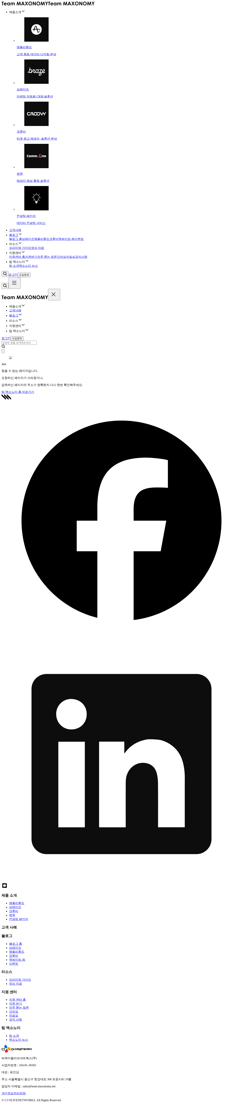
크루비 (53, 239)
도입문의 (24, 274)
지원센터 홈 (17, 256)
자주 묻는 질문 (47, 256)
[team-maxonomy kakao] (5, 887)
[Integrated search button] (5, 274)
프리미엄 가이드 (20, 248)
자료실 (70, 256)
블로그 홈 (15, 239)
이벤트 (79, 239)
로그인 (13, 274)
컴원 (12, 915)
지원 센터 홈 (17, 999)
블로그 (13, 235)
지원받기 (31, 256)
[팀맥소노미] (48, 4)
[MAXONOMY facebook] (121, 639)
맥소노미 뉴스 (28, 265)
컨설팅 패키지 (18, 919)
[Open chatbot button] (3, 351)
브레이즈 (28, 239)
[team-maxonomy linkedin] (121, 880)
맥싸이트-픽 (66, 239)
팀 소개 (14, 265)
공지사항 (81, 256)
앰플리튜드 (41, 239)
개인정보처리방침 (14, 1093)
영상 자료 (37, 248)
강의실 (61, 256)
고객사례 (15, 230)
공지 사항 (15, 1019)
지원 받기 (15, 1003)
